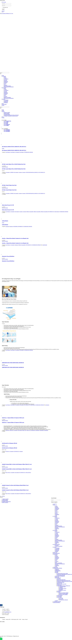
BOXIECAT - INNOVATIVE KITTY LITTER (64, 581)
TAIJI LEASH (55, 567)
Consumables (57, 548)
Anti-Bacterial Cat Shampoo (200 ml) (9, 443)
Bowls (7, 472)
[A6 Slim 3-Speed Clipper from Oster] (37, 179)
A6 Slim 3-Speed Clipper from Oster (9, 185)
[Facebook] (0, 605)
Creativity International (58, 546)
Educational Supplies (56, 544)
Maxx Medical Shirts (56, 553)
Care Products (8, 152)
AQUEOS (7, 451)
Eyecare (56, 510)
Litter (56, 512)
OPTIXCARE (59, 584)
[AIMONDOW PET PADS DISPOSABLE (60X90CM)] (37, 356)
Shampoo (21, 451)
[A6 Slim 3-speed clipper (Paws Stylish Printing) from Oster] (37, 158)
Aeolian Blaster (5, 220)
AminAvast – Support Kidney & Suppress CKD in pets (13, 417)
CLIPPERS (12, 172)
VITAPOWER (59, 596)
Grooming (20, 172)
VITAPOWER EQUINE (61, 575)
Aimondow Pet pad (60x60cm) (8, 256)
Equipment (7, 226)
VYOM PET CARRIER (57, 601)
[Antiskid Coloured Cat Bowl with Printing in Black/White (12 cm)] (37, 479)
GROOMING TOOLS (62, 588)
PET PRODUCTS (42, 172)
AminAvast (7, 430)
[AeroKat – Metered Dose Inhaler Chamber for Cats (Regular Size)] (37, 232)
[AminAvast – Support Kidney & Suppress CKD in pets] (37, 411)
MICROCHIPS (59, 583)
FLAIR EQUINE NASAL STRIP (62, 573)
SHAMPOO (61, 589)
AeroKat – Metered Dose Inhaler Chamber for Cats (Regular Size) (15, 238)
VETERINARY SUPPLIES (28, 152)
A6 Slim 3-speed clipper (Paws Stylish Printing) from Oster (13, 164)
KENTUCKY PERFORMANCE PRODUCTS (64, 574)
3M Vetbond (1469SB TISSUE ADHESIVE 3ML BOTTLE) (14, 146)
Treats (56, 515)
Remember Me (5, 7)
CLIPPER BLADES (62, 586)
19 (2, 496)
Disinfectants (57, 508)
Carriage (56, 506)
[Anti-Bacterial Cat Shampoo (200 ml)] (37, 437)
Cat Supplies (17, 152)
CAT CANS (61, 598)
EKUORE (56, 571)
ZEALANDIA (59, 597)
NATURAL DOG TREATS (63, 599)
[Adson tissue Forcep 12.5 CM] (37, 199)
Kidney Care (24, 430)
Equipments (57, 550)
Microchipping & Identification (60, 526)
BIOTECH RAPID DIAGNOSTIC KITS (63, 580)
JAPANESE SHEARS (60, 582)
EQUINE (56, 572)
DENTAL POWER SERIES (63, 593)
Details (3, 148)
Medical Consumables (29, 211)
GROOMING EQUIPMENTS (18, 226)
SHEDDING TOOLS (62, 590)
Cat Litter (56, 519)
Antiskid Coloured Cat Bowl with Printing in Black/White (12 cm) (15, 485)
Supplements (33, 430)
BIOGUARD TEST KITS (61, 579)
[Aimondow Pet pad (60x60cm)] (37, 250)
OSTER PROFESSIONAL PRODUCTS (32, 172)
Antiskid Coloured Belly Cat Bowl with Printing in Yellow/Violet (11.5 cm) (17, 464)
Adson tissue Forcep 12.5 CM (8, 205)
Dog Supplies (21, 152)
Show (7, 129)
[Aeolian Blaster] (37, 216)
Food (56, 524)
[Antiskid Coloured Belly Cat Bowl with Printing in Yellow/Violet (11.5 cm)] (37, 458)
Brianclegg (56, 545)
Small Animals (56, 211)
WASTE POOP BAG (56, 602)
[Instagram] (2, 605)
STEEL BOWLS (28, 472)
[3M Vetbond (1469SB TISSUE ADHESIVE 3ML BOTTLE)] (37, 140)
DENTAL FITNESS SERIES (63, 592)
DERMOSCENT (58, 570)
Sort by (6, 121)
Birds (54, 504)
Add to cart (3, 166)
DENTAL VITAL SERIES (63, 594)
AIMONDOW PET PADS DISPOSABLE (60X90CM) (13, 362)
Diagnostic (56, 507)
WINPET (56, 600)
